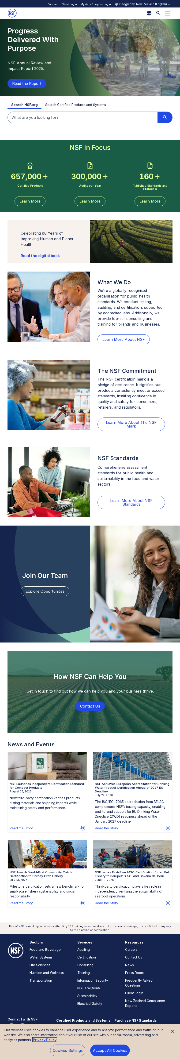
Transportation (41, 980)
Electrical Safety (89, 1004)
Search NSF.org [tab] (24, 105)
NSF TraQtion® (88, 988)
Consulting (85, 965)
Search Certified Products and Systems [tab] (75, 105)
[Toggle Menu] (167, 13)
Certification (86, 957)
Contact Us (133, 957)
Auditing (83, 949)
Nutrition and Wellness (47, 973)
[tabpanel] (90, 117)
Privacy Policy (44, 1040)
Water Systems (41, 957)
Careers (53, 4)
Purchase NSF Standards (135, 1020)
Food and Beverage (45, 949)
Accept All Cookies (110, 1050)
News (129, 965)
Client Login (69, 4)
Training (83, 973)
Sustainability (87, 996)
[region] (90, 1042)
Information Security (92, 980)
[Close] (172, 1031)
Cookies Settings (68, 1050)
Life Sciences (40, 965)
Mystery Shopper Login (96, 4)
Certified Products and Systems (83, 1020)
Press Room (134, 973)
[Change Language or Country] (149, 13)
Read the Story (21, 828)
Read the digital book (40, 255)
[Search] (158, 13)
